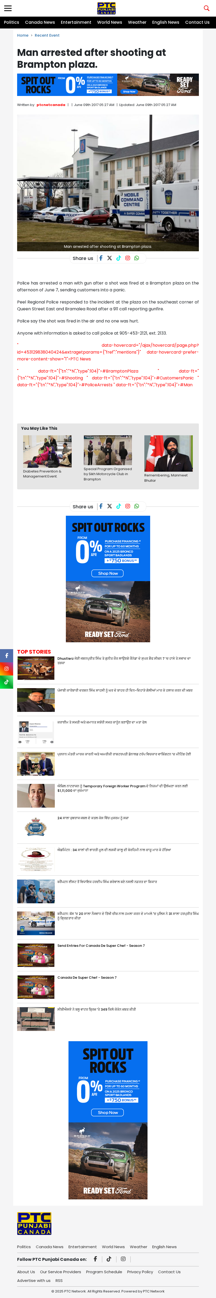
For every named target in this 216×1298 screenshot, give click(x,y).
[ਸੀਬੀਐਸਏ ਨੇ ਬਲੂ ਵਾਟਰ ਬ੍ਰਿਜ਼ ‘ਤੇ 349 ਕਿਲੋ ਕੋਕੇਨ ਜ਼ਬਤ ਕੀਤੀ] (36, 1019)
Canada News (40, 22)
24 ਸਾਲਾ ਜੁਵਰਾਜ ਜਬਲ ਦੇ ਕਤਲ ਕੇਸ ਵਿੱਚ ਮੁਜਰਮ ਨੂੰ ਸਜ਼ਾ (93, 818)
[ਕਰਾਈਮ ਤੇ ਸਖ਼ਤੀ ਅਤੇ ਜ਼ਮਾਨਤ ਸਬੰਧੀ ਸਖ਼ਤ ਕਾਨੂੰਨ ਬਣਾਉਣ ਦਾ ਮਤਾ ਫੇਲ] (36, 731)
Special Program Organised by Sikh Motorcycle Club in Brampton (108, 474)
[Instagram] (124, 1259)
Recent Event (47, 35)
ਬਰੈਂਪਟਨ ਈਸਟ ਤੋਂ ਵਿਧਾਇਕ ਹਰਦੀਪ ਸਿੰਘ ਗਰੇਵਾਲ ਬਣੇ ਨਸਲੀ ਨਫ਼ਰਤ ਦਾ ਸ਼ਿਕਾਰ (107, 881)
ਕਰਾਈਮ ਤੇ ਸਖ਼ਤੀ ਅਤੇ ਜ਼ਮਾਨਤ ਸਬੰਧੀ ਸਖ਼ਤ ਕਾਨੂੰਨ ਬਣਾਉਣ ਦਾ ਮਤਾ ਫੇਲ (102, 722)
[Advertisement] (113, 405)
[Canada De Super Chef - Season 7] (36, 987)
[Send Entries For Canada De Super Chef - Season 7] (36, 955)
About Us (26, 1272)
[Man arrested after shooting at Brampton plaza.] (108, 183)
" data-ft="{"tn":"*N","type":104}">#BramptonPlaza (77, 371)
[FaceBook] (103, 258)
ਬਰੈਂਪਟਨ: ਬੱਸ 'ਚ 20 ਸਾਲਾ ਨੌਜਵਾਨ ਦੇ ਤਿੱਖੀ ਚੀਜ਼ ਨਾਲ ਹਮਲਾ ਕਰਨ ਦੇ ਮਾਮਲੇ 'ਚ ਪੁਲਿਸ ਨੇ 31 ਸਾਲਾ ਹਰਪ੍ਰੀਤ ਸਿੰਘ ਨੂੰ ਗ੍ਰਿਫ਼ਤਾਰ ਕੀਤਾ (128, 916)
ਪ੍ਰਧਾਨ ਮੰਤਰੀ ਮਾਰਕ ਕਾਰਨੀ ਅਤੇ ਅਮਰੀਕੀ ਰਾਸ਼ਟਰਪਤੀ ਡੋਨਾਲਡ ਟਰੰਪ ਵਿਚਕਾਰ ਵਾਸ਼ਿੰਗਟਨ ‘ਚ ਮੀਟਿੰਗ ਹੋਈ (124, 754)
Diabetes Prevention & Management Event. (42, 474)
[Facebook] (96, 1259)
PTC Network (154, 1291)
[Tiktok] (109, 1259)
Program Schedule (104, 1272)
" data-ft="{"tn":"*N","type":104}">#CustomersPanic (140, 378)
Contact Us (197, 22)
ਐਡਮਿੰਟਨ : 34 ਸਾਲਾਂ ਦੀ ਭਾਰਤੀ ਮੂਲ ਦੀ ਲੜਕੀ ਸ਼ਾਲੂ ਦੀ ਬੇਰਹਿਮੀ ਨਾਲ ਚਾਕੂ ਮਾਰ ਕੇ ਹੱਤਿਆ (114, 849)
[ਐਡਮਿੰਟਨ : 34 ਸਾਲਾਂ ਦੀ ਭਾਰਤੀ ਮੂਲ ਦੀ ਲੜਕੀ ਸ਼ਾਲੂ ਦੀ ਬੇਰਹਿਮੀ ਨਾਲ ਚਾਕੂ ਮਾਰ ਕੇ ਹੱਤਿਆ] (36, 859)
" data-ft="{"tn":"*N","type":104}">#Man (153, 385)
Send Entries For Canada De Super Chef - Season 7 (101, 945)
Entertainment (76, 22)
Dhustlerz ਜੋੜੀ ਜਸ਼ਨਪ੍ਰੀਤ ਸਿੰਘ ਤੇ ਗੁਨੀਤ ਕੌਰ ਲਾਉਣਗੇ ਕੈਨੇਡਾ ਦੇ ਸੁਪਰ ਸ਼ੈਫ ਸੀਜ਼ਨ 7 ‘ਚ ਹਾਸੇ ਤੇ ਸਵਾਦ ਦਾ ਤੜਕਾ (124, 660)
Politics (11, 22)
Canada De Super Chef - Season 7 (87, 977)
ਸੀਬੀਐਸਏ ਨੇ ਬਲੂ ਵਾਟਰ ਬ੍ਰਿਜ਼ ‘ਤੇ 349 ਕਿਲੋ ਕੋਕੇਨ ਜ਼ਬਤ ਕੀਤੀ (96, 1009)
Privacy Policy (140, 1272)
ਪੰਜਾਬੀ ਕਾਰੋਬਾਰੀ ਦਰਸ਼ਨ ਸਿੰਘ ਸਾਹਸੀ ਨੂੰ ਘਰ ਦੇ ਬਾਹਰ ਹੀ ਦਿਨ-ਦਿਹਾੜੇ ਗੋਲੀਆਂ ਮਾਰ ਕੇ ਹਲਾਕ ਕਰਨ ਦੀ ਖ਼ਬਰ (125, 690)
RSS (59, 1280)
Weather (137, 22)
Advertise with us (34, 1280)
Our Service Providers (60, 1272)
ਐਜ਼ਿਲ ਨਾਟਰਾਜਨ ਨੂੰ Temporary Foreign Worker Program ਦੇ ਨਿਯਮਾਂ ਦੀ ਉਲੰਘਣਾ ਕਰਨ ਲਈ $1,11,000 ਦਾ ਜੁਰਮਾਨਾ (122, 788)
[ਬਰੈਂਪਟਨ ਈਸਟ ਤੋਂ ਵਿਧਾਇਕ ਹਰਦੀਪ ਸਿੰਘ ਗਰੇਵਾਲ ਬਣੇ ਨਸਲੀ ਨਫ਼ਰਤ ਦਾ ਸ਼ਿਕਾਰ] (36, 891)
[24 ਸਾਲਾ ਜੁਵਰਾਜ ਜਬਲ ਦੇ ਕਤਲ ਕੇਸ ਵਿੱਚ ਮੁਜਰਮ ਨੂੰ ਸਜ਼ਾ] (36, 827)
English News (165, 22)
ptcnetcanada (51, 104)
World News (109, 22)
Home (22, 35)
